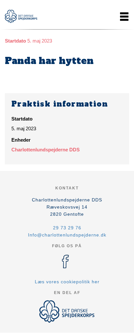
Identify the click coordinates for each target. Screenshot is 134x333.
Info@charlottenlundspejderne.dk (67, 234)
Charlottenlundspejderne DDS (45, 149)
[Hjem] (21, 16)
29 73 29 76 (67, 227)
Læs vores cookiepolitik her (67, 281)
